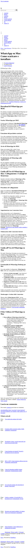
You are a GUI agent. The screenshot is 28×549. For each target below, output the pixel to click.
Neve (2, 537)
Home (2, 48)
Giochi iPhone (7, 20)
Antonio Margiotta (9, 63)
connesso (9, 407)
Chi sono (21, 532)
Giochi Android (8, 19)
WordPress (13, 537)
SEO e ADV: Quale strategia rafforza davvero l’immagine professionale (16, 461)
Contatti (3, 533)
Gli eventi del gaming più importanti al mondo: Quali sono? (14, 485)
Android (6, 13)
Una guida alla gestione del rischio (13, 419)
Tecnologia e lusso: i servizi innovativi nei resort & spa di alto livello (15, 442)
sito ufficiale (22, 124)
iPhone (5, 14)
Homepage (7, 532)
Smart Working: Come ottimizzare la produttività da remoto (14, 527)
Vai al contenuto (5, 1)
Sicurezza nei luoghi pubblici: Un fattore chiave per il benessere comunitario (15, 512)
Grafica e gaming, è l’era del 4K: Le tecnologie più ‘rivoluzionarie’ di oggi (14, 498)
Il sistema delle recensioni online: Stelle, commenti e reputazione (14, 429)
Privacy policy (14, 532)
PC (5, 22)
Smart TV (6, 23)
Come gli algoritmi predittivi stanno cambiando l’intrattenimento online (13, 470)
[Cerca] (1, 8)
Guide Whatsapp (7, 48)
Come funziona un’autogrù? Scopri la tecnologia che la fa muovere (14, 452)
